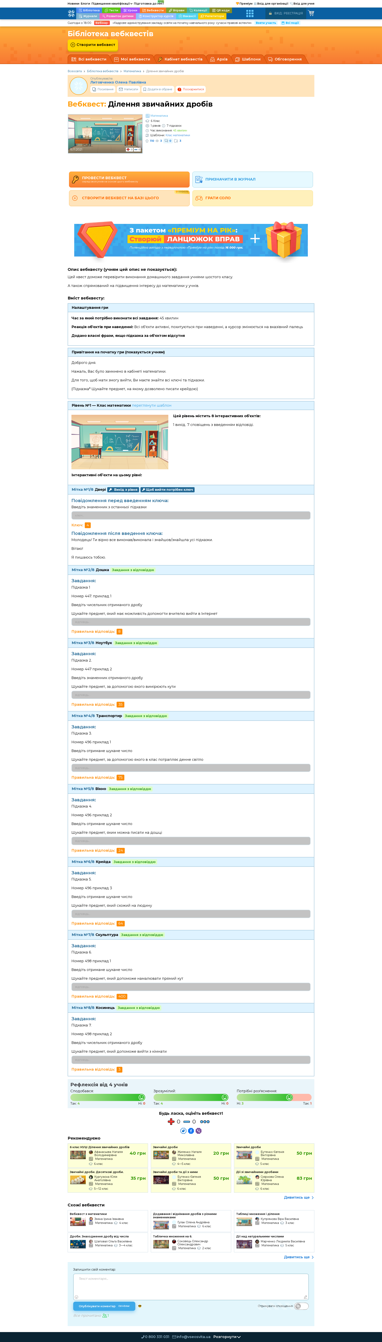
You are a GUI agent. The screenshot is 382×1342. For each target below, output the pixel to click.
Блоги (85, 3)
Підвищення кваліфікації (112, 3)
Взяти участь (266, 23)
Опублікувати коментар (104, 1306)
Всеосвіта (75, 71)
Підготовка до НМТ (149, 3)
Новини (73, 3)
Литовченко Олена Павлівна (118, 82)
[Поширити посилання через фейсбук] (191, 1131)
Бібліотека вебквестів (102, 71)
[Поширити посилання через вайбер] (199, 1131)
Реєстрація (293, 13)
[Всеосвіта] (71, 13)
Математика (132, 71)
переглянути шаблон (152, 405)
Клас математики (178, 135)
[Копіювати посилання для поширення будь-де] (183, 1131)
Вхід (278, 13)
